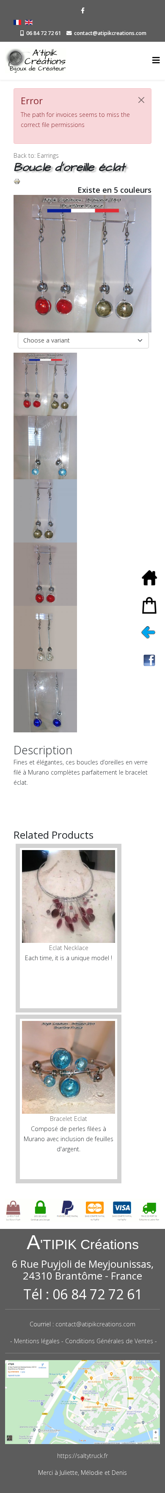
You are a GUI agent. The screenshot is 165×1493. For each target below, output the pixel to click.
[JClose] (141, 100)
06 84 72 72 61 (43, 33)
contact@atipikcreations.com (110, 33)
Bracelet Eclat (68, 1119)
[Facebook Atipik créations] (152, 660)
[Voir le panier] (152, 605)
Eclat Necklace (68, 948)
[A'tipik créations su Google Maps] (82, 1402)
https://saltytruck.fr (82, 1456)
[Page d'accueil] (152, 577)
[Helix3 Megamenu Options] (156, 60)
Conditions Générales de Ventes (109, 1341)
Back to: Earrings (36, 155)
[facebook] (83, 10)
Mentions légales (37, 1341)
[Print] (82, 181)
